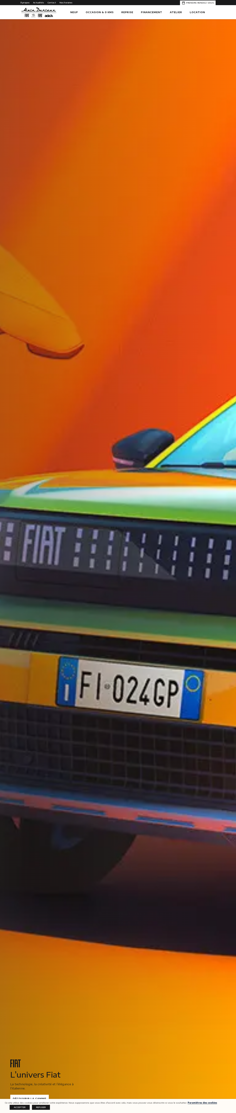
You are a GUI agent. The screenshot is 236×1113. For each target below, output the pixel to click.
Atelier (176, 12)
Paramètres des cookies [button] (202, 1102)
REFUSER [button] (41, 1107)
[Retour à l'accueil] (38, 12)
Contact (52, 2)
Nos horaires (66, 2)
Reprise (127, 12)
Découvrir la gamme (29, 1098)
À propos (25, 2)
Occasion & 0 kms (100, 12)
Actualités (38, 2)
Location (197, 12)
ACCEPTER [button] (20, 1107)
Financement (151, 12)
